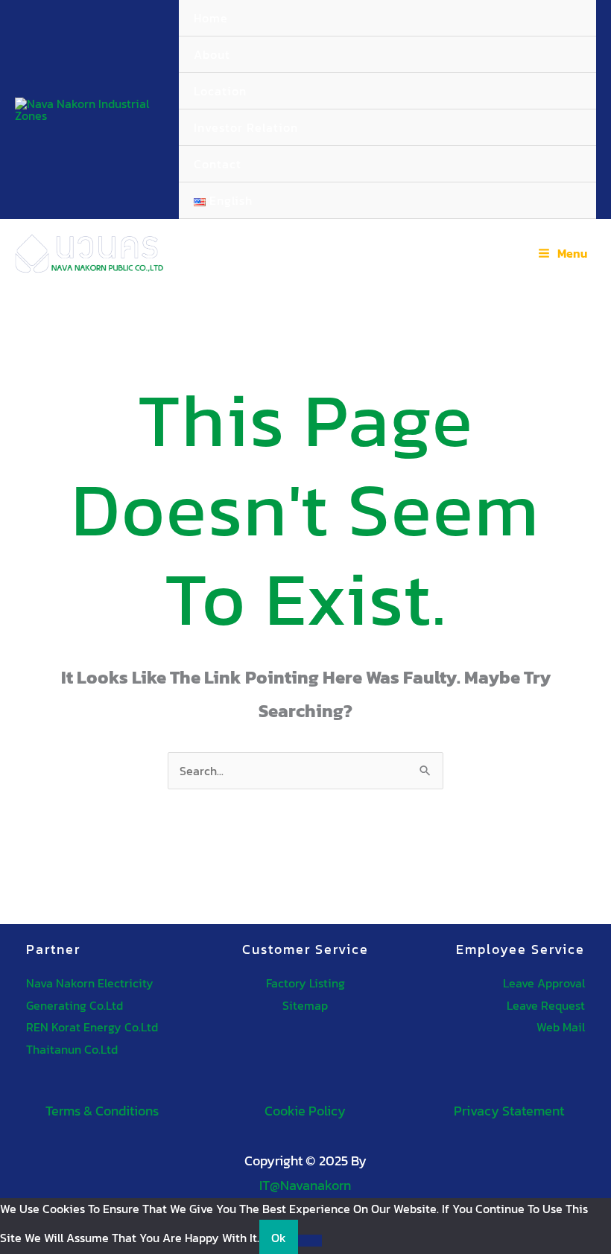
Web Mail (560, 1027)
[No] (310, 1241)
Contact (217, 164)
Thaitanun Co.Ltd (72, 1049)
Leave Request (546, 1005)
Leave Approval (544, 983)
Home (211, 18)
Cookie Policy (305, 1111)
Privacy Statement (509, 1111)
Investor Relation (246, 127)
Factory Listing (305, 983)
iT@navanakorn (305, 1185)
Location (220, 91)
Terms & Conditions (102, 1111)
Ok (278, 1238)
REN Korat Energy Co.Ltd (92, 1027)
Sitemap (305, 1005)
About (212, 54)
